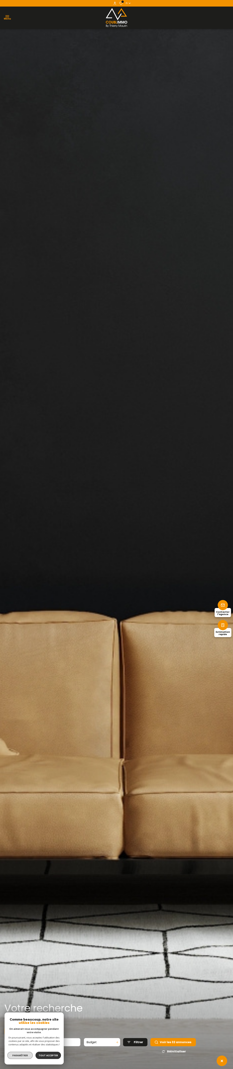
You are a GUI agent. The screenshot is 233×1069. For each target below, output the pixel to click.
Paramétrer (20, 1055)
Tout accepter (48, 1055)
